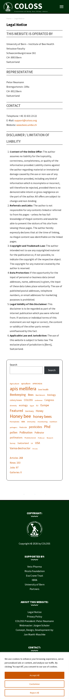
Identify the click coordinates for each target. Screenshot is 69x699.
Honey (39, 411)
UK (32, 443)
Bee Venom (40, 395)
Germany (29, 411)
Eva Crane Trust (34, 575)
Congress (49, 400)
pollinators (16, 437)
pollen (13, 432)
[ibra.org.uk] (45, 495)
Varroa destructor (20, 448)
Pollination (25, 432)
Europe (44, 405)
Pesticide (23, 427)
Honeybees (14, 421)
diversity (13, 405)
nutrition (53, 421)
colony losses (16, 400)
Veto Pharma (34, 566)
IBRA (23, 421)
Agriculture (14, 383)
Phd (47, 426)
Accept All (34, 675)
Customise (34, 684)
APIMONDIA (37, 383)
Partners (34, 589)
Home (8, 18)
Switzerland (23, 443)
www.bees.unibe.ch (26, 124)
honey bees (42, 416)
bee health (43, 389)
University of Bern (34, 584)
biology (51, 394)
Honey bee (20, 416)
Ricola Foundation (35, 571)
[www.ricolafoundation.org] (24, 495)
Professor (41, 438)
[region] (34, 675)
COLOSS (28, 400)
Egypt (32, 406)
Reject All (34, 692)
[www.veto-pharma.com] (35, 495)
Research (50, 438)
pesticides (35, 427)
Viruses (35, 449)
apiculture (25, 383)
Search (13, 364)
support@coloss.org (25, 120)
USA (37, 443)
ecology (23, 405)
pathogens (13, 427)
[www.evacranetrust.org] (29, 495)
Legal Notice (35, 612)
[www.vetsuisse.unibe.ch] (40, 495)
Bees (31, 395)
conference (38, 400)
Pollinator (39, 432)
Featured (16, 410)
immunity (31, 421)
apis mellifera (23, 388)
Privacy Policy (34, 616)
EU (37, 405)
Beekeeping (18, 394)
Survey (12, 443)
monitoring (42, 421)
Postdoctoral (30, 438)
